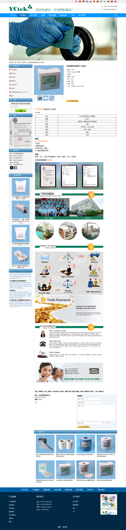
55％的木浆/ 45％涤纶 (58, 391)
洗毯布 (12, 88)
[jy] (63, 39)
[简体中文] (80, 1)
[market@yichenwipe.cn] (36, 402)
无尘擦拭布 (14, 84)
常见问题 (52, 15)
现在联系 (20, 171)
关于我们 (81, 15)
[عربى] (108, 1)
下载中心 (90, 490)
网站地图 (79, 490)
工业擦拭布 (14, 69)
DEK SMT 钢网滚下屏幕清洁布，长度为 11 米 (20, 266)
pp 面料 (11, 304)
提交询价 (33, 15)
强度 (73, 391)
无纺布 (92, 391)
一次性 (96, 391)
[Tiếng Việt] (112, 1)
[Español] (94, 1)
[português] (98, 1)
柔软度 (77, 391)
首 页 (13, 15)
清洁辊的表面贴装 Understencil (19, 92)
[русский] (91, 1)
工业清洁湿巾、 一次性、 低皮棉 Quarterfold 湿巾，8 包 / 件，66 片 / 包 (20, 221)
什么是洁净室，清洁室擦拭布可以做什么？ (20, 294)
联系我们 (101, 490)
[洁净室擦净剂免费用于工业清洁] (49, 80)
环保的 (81, 391)
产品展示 (22, 15)
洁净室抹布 (39, 109)
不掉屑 (66, 391)
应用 (43, 15)
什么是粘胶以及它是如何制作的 (17, 275)
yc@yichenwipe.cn (110, 9)
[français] (87, 1)
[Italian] (101, 1)
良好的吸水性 (42, 141)
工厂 (74, 511)
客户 (74, 508)
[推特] (11, 167)
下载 (72, 15)
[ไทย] (115, 1)
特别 (12, 96)
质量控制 (46, 490)
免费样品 (40, 391)
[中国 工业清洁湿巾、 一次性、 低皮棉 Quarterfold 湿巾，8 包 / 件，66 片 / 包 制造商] (21, 218)
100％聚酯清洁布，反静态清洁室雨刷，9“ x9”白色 (20, 197)
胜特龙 (65, 527)
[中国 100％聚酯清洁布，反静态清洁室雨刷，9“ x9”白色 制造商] (21, 195)
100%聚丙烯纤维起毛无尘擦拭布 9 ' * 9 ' (20, 244)
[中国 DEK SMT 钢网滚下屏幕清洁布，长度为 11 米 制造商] (21, 264)
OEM (45, 391)
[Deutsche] (83, 1)
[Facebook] (15, 167)
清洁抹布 (23, 62)
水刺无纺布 (12, 284)
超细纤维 (86, 391)
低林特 (49, 391)
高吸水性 (101, 391)
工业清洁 (49, 160)
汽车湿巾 (13, 77)
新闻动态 (63, 15)
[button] (60, 58)
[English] (76, 1)
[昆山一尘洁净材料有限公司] (20, 11)
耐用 (70, 391)
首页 (15, 62)
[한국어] (105, 1)
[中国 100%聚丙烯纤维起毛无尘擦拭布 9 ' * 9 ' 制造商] (21, 242)
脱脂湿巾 (13, 81)
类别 (19, 62)
